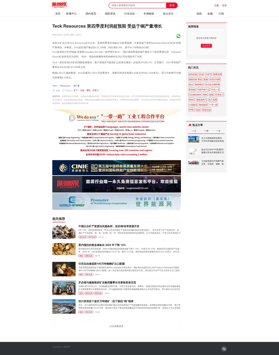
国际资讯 (110, 13)
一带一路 (213, 104)
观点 (191, 84)
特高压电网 (215, 79)
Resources (65, 85)
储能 (81, 255)
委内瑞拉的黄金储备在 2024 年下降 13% (102, 245)
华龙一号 (215, 89)
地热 (205, 94)
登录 (224, 5)
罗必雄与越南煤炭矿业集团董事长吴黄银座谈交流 (107, 282)
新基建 (192, 89)
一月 (218, 130)
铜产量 (77, 85)
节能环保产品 (203, 89)
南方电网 (213, 99)
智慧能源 (203, 104)
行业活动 (129, 13)
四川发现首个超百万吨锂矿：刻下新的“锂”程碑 (105, 301)
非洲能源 (149, 13)
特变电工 (219, 94)
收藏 (210, 13)
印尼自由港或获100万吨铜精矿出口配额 (101, 263)
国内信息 (92, 237)
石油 (201, 74)
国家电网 (217, 74)
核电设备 (193, 74)
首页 (57, 13)
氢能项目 (199, 84)
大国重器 (193, 104)
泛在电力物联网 (212, 84)
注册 (216, 5)
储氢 (211, 94)
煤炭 (81, 293)
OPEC (192, 109)
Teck (54, 85)
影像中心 (71, 13)
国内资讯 (91, 13)
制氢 (206, 79)
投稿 (199, 13)
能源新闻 (62, 5)
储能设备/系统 (195, 79)
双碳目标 (207, 109)
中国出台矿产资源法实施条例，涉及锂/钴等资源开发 (108, 226)
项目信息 (82, 237)
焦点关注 (168, 13)
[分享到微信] (178, 36)
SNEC (191, 99)
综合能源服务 (195, 94)
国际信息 (88, 255)
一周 (206, 130)
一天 (194, 130)
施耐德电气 (201, 99)
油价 (199, 109)
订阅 (221, 13)
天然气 (208, 74)
